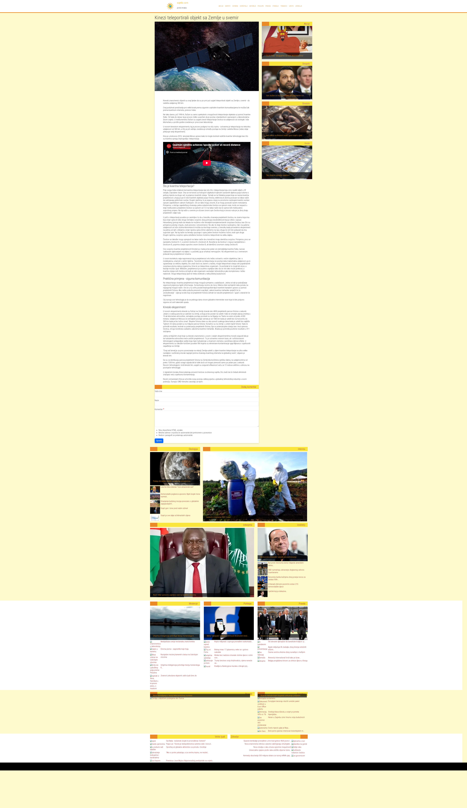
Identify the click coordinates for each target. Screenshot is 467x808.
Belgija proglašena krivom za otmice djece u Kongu (288, 661)
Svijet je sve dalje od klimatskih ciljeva (175, 515)
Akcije (221, 6)
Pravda (268, 6)
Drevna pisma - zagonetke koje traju (175, 649)
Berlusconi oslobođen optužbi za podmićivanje (278, 557)
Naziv (157, 400)
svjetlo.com (182, 2)
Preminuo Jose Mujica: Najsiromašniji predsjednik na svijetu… (190, 761)
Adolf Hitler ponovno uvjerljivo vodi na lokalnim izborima (174, 595)
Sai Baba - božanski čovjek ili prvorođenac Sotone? (186, 741)
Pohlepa (261, 6)
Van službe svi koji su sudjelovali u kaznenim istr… (285, 95)
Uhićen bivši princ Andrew (270, 636)
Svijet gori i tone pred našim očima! (174, 508)
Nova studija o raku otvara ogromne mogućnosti (272, 747)
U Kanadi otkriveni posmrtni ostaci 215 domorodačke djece (283, 585)
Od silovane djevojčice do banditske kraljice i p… (286, 641)
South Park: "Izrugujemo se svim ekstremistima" (284, 56)
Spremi (159, 441)
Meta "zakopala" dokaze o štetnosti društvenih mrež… (227, 636)
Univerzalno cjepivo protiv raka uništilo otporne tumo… (270, 750)
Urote (291, 6)
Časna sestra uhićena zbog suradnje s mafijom (286, 652)
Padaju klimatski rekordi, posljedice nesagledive (171, 481)
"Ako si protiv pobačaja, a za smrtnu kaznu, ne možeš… (187, 752)
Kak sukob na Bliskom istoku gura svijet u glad (284, 135)
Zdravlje (298, 6)
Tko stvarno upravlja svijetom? (278, 175)
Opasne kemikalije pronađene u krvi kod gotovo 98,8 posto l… (267, 741)
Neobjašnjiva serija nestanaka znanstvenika (178, 641)
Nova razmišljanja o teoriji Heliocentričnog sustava (172, 695)
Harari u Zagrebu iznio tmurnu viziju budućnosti (286, 717)
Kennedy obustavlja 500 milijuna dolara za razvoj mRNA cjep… (267, 755)
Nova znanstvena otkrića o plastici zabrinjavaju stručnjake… (268, 744)
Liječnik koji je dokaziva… (277, 591)
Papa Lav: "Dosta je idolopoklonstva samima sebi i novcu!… (189, 744)
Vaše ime (158, 391)
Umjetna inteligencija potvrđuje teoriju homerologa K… (174, 636)
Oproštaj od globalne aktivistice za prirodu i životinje (186, 747)
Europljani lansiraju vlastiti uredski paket (283, 701)
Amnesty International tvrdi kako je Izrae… (284, 657)
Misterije (252, 6)
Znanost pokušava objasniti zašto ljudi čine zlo (179, 675)
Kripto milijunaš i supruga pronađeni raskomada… (233, 641)
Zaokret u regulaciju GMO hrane (218, 517)
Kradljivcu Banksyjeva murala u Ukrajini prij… (231, 666)
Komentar (159, 409)
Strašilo (276, 6)
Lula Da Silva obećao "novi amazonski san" (177, 487)
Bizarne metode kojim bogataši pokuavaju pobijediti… (281, 695)
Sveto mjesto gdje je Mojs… (278, 728)
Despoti (227, 6)
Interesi (235, 6)
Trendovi (284, 6)
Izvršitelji (243, 6)
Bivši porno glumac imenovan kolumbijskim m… (286, 731)
